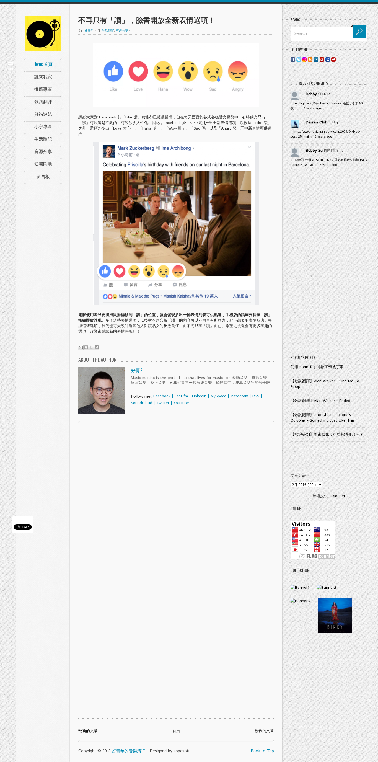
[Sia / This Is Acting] (300, 601)
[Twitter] (298, 59)
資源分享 (43, 151)
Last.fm (181, 396)
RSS (255, 396)
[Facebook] (293, 59)
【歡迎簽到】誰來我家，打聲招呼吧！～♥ (327, 434)
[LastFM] (322, 59)
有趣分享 (122, 31)
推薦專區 (43, 89)
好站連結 (43, 113)
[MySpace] (327, 59)
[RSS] (310, 59)
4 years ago (312, 108)
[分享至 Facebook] (96, 347)
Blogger (338, 496)
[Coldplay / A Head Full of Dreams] (326, 587)
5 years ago (323, 137)
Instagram (239, 396)
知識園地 (43, 163)
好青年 (138, 370)
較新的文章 (88, 731)
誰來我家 (43, 76)
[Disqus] (176, 497)
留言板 (43, 176)
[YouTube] (333, 59)
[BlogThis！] (86, 347)
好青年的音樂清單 (128, 751)
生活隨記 (43, 138)
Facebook (161, 396)
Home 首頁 (43, 64)
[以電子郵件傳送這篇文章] (81, 347)
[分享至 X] (91, 347)
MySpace (218, 396)
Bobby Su (314, 94)
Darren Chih (316, 122)
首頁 (176, 731)
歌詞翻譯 (43, 101)
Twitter (162, 403)
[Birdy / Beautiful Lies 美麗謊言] (335, 631)
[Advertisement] (329, 265)
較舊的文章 (264, 731)
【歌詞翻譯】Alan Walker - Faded (320, 401)
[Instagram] (304, 59)
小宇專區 (43, 126)
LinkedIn (199, 396)
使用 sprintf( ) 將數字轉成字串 (317, 367)
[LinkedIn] (316, 59)
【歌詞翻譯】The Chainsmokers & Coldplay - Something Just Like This (323, 417)
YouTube (181, 403)
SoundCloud (141, 403)
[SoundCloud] (339, 59)
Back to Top (262, 751)
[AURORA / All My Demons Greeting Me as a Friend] (300, 587)
